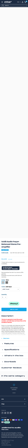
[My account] (22, 2)
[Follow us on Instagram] (8, 413)
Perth (4, 444)
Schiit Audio (4, 253)
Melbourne (7, 440)
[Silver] (3, 282)
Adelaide (6, 445)
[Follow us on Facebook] (2, 413)
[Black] (6, 282)
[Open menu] (2, 2)
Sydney (5, 442)
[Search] (3, 5)
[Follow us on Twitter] (5, 413)
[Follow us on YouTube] (11, 413)
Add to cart (14, 309)
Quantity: (4, 294)
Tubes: (6, 286)
